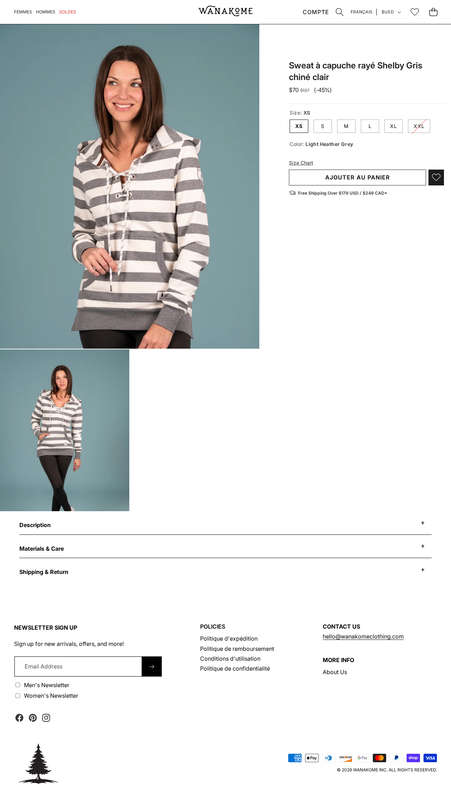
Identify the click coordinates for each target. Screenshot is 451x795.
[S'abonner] (152, 666)
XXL (422, 128)
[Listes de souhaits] (414, 12)
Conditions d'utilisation (230, 658)
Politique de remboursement (237, 648)
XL (393, 126)
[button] (340, 12)
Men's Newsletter (46, 685)
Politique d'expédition (229, 638)
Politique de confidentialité (235, 668)
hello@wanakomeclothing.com (363, 636)
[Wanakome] (225, 12)
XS (299, 126)
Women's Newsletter (51, 695)
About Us (335, 671)
